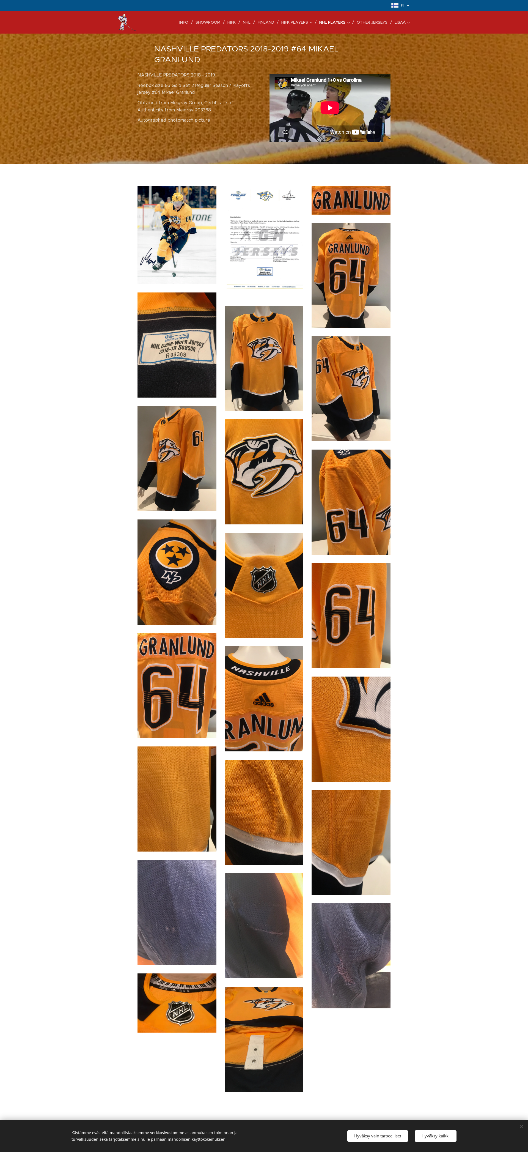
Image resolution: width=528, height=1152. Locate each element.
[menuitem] (185, 22)
